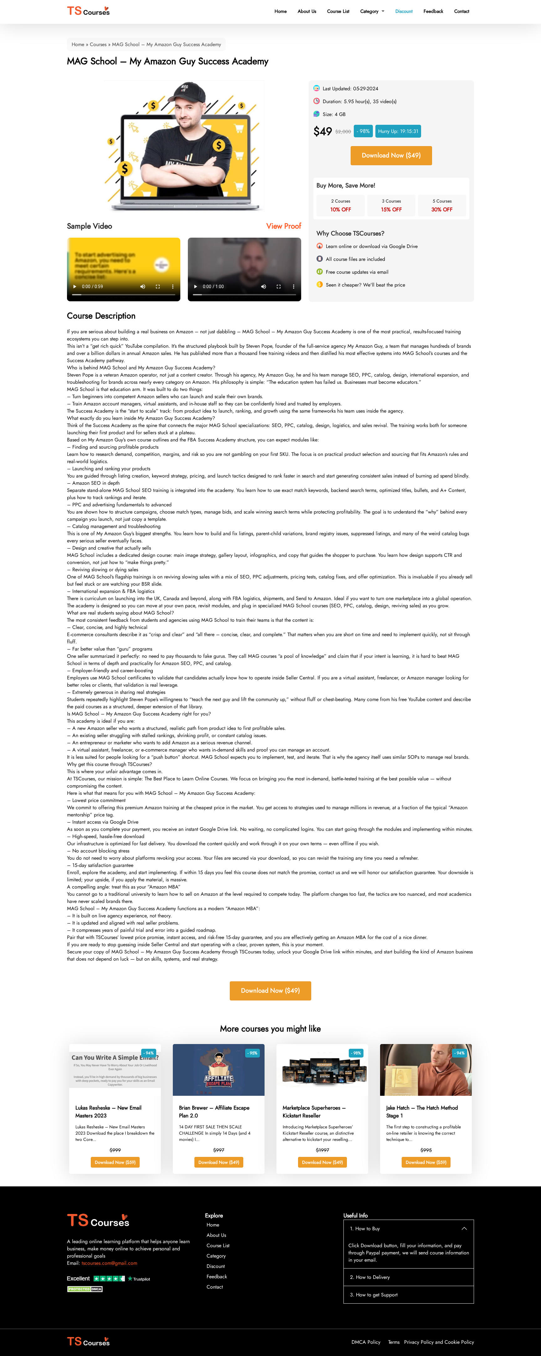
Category (372, 11)
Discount (404, 11)
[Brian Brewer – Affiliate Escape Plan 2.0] (219, 1094)
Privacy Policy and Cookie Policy (439, 1342)
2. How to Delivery (370, 1277)
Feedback (433, 11)
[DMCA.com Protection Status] (86, 1290)
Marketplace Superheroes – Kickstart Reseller (314, 1112)
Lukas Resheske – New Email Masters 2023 (108, 1112)
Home (281, 11)
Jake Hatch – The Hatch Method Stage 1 (422, 1112)
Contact (461, 11)
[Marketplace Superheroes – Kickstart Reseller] (322, 1094)
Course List (338, 11)
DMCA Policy (366, 1342)
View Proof (283, 225)
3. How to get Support (374, 1294)
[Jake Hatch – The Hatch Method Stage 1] (426, 1094)
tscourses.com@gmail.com (109, 1263)
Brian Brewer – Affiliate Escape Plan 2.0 (214, 1112)
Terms (393, 1342)
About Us (307, 11)
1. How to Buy (365, 1228)
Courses (98, 44)
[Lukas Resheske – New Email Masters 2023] (115, 1094)
